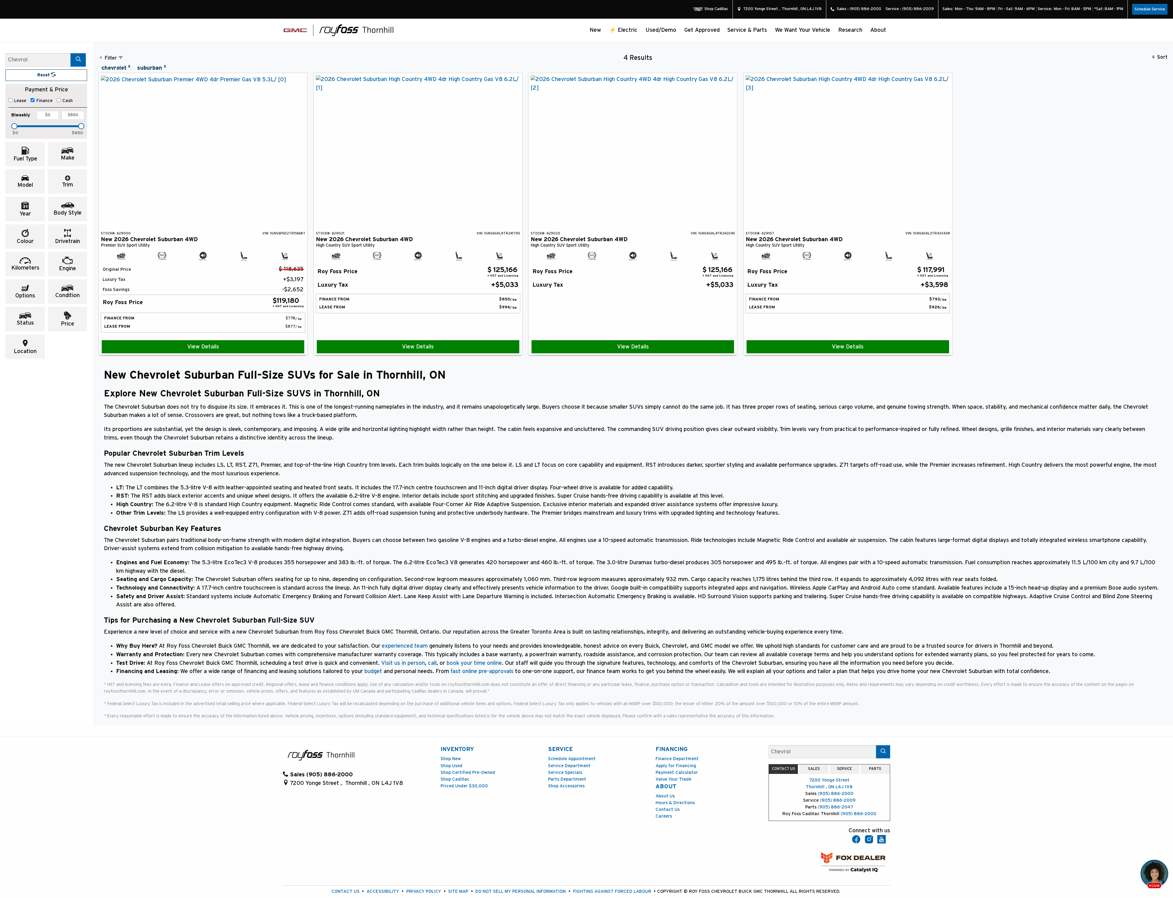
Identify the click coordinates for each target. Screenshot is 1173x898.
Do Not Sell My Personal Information (520, 891)
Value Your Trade (673, 779)
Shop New (450, 758)
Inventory (457, 749)
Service (560, 749)
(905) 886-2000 (835, 793)
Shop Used (451, 766)
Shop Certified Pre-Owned (467, 772)
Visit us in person (403, 663)
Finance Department (677, 758)
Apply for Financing (676, 766)
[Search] (78, 59)
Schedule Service (1150, 9)
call (432, 663)
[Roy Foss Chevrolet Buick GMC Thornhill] (356, 30)
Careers (664, 816)
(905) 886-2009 (838, 800)
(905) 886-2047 (835, 807)
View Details (203, 347)
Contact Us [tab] (783, 769)
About (666, 786)
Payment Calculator (677, 772)
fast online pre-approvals (482, 671)
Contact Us (668, 809)
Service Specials (565, 772)
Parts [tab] (875, 769)
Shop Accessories (566, 786)
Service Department (569, 766)
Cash (67, 100)
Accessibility (383, 891)
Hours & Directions (675, 802)
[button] (595, 30)
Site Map (458, 891)
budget (373, 671)
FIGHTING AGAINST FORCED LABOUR (612, 891)
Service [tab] (844, 769)
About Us (665, 796)
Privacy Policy (423, 891)
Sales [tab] (814, 769)
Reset (44, 75)
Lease (20, 100)
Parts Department (567, 779)
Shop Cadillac (455, 779)
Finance (44, 100)
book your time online (474, 663)
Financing (672, 749)
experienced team (405, 646)
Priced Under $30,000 (464, 786)
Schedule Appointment (572, 758)
